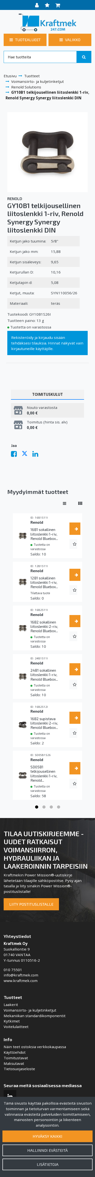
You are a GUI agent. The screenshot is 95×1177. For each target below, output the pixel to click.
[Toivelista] (48, 5)
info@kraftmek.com (21, 975)
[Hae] (83, 57)
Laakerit (11, 1004)
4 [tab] (58, 807)
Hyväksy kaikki (47, 1136)
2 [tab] (43, 807)
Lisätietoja (47, 1164)
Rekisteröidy (22, 337)
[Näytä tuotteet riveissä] (64, 503)
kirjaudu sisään (51, 337)
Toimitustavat (16, 1057)
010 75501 (13, 969)
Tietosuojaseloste (19, 1068)
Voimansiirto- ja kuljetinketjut (30, 1010)
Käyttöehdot (15, 1052)
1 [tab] (36, 807)
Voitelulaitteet (16, 1026)
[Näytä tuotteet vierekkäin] (80, 503)
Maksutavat (14, 1063)
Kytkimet (12, 1021)
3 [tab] (51, 807)
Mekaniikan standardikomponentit (35, 1015)
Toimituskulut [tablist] (47, 394)
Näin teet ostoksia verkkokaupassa (35, 1046)
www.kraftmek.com (21, 980)
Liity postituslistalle (31, 904)
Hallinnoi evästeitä (47, 1150)
